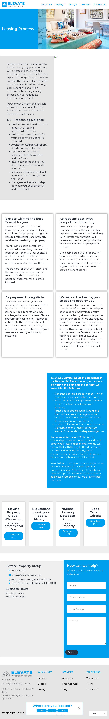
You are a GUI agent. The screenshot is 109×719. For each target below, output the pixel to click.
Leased (42, 683)
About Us (45, 4)
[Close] (79, 708)
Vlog (64, 689)
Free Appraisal (70, 683)
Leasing (85, 4)
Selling (71, 4)
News (89, 683)
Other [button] (63, 710)
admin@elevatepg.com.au (16, 683)
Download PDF (14, 536)
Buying (59, 4)
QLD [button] (52, 710)
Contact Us (99, 4)
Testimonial (92, 678)
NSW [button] (41, 710)
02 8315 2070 (9, 680)
